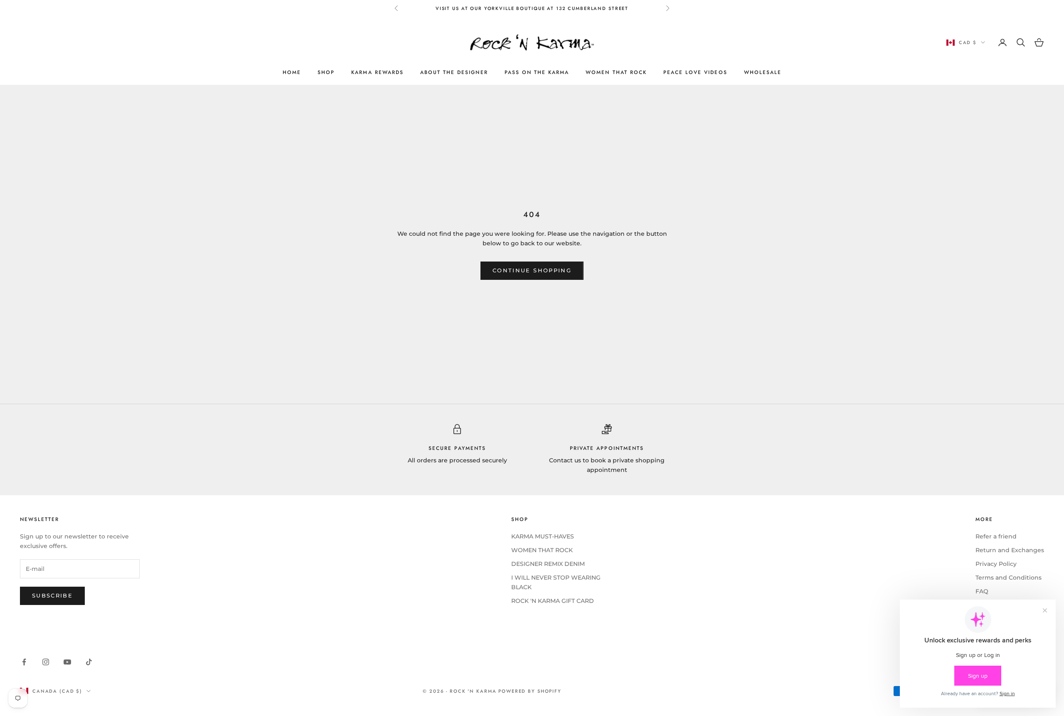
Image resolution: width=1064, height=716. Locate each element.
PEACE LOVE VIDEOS (695, 72)
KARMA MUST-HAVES (542, 536)
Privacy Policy (996, 564)
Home (292, 72)
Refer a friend (996, 536)
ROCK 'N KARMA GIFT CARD (552, 601)
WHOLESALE (762, 72)
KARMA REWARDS (377, 72)
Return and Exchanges (1009, 550)
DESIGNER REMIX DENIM (548, 564)
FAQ (981, 591)
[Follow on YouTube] (67, 662)
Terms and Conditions (1008, 577)
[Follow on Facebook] (24, 662)
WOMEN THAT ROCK (616, 72)
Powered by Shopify (530, 691)
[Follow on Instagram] (46, 662)
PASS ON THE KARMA (537, 72)
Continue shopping (532, 270)
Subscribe (52, 595)
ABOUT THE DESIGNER (454, 72)
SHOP (326, 72)
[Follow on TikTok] (89, 662)
